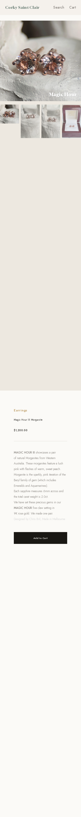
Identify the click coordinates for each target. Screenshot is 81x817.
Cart (72, 7)
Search (58, 7)
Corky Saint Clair (22, 7)
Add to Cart (40, 538)
